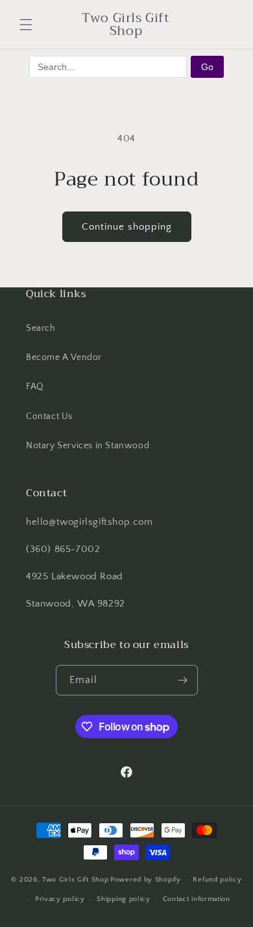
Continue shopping (127, 226)
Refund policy (217, 880)
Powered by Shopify (145, 879)
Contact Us (49, 416)
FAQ (35, 386)
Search (41, 328)
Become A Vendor (64, 357)
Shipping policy (124, 899)
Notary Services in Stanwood (87, 445)
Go (207, 67)
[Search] (193, 24)
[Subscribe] (183, 680)
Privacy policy (60, 899)
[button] (26, 24)
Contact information (196, 899)
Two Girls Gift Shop (75, 879)
